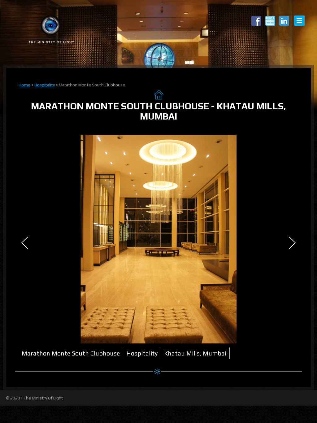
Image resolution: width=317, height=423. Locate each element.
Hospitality (45, 84)
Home (24, 84)
